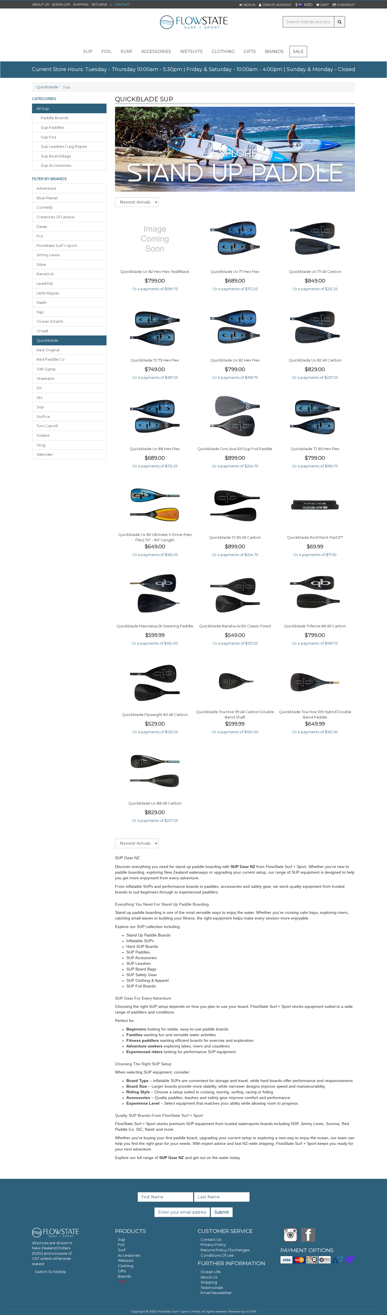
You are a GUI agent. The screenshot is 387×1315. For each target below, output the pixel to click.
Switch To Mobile (50, 1271)
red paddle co (51, 359)
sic (39, 388)
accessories (156, 51)
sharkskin (45, 378)
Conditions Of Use (217, 1255)
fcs (40, 236)
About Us (40, 5)
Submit (221, 1212)
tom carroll (47, 426)
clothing (223, 51)
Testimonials (212, 1287)
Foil (121, 1244)
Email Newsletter (216, 1292)
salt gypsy (46, 369)
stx (39, 397)
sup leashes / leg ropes (64, 146)
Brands (274, 51)
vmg (41, 445)
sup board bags (56, 156)
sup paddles (52, 127)
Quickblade (47, 87)
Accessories (129, 1255)
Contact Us (211, 1239)
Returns (99, 5)
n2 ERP (251, 1311)
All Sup (43, 108)
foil (106, 51)
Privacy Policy (213, 1244)
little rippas (48, 293)
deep (42, 226)
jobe (41, 264)
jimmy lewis (48, 255)
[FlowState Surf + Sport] (193, 23)
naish (41, 302)
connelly (45, 207)
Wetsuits (125, 1260)
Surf (121, 1250)
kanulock (45, 273)
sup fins (48, 137)
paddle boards (54, 118)
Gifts (122, 1271)
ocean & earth (50, 321)
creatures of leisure (56, 217)
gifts (250, 51)
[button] (247, 5)
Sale (298, 51)
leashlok (45, 283)
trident (43, 435)
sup (87, 51)
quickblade (47, 340)
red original (48, 350)
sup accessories (56, 165)
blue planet (47, 198)
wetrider (45, 454)
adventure (46, 188)
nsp (40, 312)
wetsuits (191, 51)
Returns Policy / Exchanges (225, 1250)
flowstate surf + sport (57, 245)
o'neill (42, 331)
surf (126, 51)
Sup (121, 1239)
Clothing (125, 1265)
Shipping (81, 5)
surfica (43, 416)
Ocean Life (61, 5)
